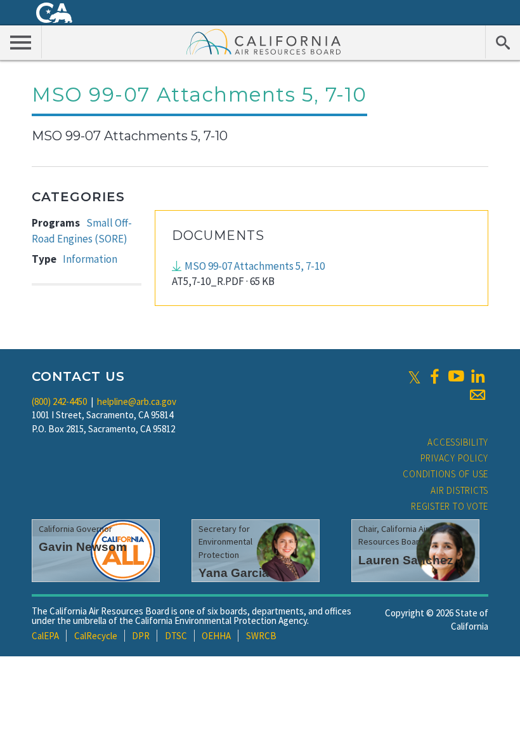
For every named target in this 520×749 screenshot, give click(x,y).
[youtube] (456, 376)
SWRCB (261, 636)
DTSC (176, 636)
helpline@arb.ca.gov (136, 401)
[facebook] (434, 376)
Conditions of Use (445, 474)
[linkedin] (477, 376)
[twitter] (414, 376)
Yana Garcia (233, 573)
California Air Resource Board (264, 41)
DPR (141, 636)
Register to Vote (449, 506)
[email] (477, 395)
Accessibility (457, 442)
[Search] (502, 41)
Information (90, 259)
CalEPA (45, 636)
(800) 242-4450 (59, 401)
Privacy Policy (454, 458)
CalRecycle (95, 636)
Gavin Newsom (83, 546)
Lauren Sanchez (405, 560)
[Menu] (21, 41)
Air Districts (459, 490)
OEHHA (216, 636)
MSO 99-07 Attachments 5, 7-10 (255, 266)
